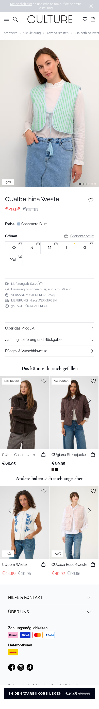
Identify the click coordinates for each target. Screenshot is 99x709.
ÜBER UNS (18, 612)
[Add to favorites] (91, 200)
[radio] (67, 248)
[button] (49, 328)
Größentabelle (82, 236)
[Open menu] (5, 19)
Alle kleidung (32, 33)
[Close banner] (91, 6)
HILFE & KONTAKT (25, 597)
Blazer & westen (57, 33)
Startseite (11, 33)
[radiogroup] (49, 254)
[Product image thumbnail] (80, 184)
